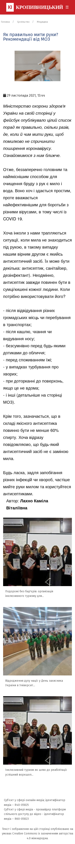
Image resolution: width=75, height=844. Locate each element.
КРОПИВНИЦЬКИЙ (35, 7)
